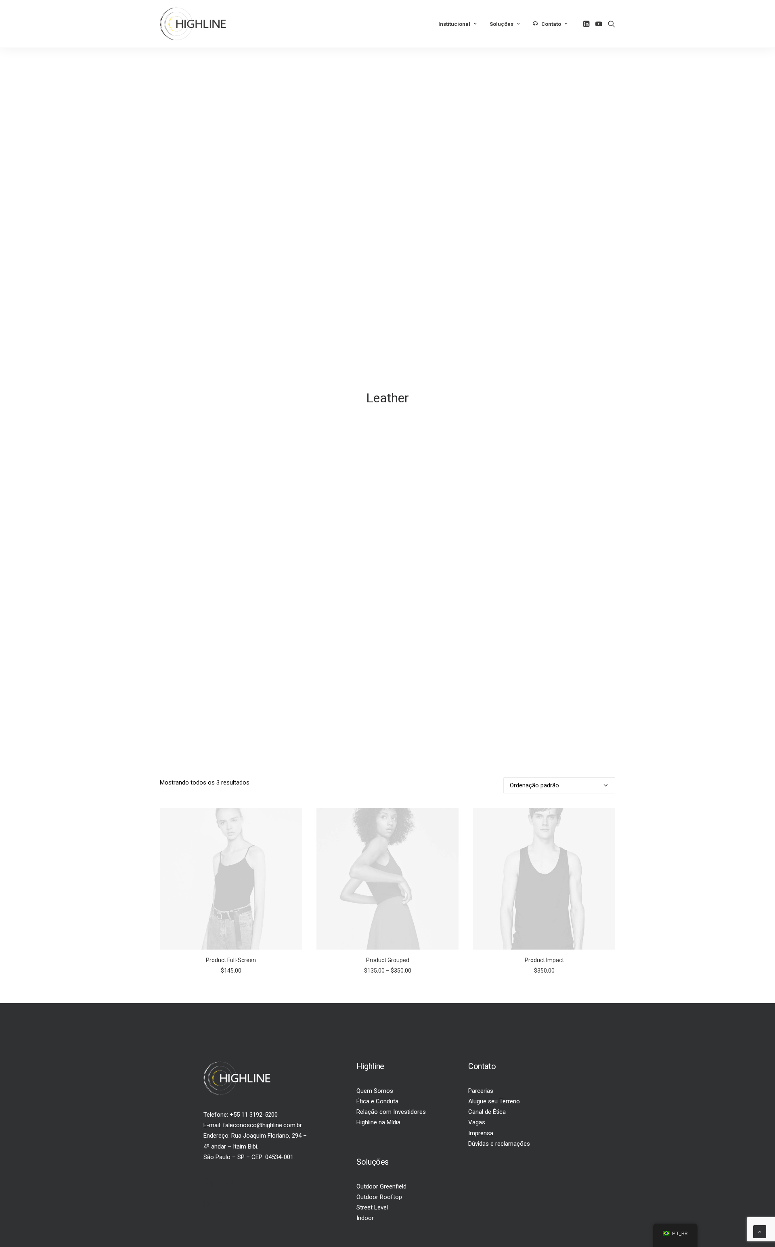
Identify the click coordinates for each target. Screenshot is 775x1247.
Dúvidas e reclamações (499, 1143)
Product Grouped (387, 960)
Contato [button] (551, 24)
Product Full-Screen (231, 960)
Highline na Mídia (378, 1122)
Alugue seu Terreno (494, 1101)
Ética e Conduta (377, 1101)
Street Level (372, 1207)
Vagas (476, 1122)
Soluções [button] (501, 24)
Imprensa (480, 1133)
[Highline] (193, 23)
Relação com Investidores (391, 1111)
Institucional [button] (454, 24)
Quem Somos (374, 1090)
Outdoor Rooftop (379, 1197)
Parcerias (480, 1090)
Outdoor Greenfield (381, 1186)
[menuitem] (457, 24)
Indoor (365, 1218)
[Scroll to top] (759, 1231)
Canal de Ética (487, 1111)
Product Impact (544, 960)
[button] (587, 24)
